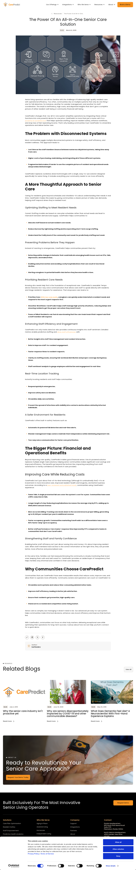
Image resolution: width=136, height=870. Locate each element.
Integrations (75, 827)
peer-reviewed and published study (61, 485)
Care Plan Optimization (12, 824)
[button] (53, 5)
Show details (110, 866)
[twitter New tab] (37, 637)
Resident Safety (9, 827)
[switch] (61, 865)
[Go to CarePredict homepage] (12, 5)
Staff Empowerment (11, 831)
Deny (118, 856)
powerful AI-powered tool (35, 121)
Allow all (118, 842)
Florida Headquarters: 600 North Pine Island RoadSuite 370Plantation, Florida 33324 (114, 826)
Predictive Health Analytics (13, 834)
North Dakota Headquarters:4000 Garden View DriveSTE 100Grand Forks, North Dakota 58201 (116, 835)
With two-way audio (49, 297)
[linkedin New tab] (32, 637)
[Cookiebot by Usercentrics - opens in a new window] (13, 865)
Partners (73, 831)
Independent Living (44, 834)
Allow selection (118, 849)
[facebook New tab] (43, 637)
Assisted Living (42, 827)
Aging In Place (42, 823)
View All (128, 669)
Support (73, 824)
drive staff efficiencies (66, 332)
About (72, 834)
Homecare (41, 830)
